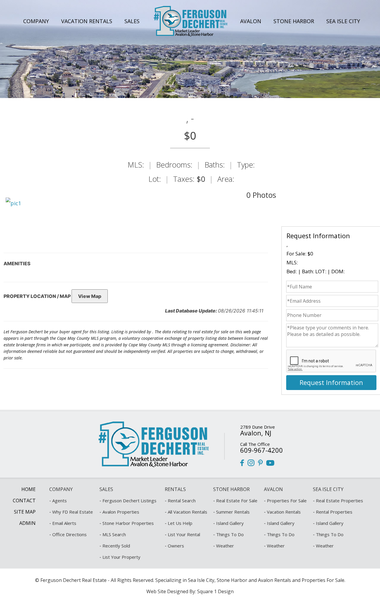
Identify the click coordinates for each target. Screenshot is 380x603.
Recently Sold (116, 546)
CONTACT (24, 500)
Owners (176, 546)
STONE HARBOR (293, 21)
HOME (28, 489)
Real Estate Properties (339, 500)
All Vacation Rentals (187, 512)
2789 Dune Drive (257, 427)
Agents (59, 500)
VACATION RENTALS (86, 21)
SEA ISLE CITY (343, 21)
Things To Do (230, 534)
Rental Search (182, 500)
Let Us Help (180, 523)
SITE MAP (25, 512)
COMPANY (36, 21)
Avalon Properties (120, 512)
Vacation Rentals (284, 512)
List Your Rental (184, 534)
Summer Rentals (233, 512)
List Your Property (121, 557)
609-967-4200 (261, 450)
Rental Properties (334, 512)
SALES (132, 21)
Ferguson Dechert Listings (129, 500)
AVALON (250, 21)
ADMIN (27, 523)
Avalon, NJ (255, 432)
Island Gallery (230, 523)
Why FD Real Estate (72, 512)
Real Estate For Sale (236, 500)
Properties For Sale (287, 500)
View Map (89, 296)
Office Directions (69, 534)
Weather (225, 546)
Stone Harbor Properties (128, 523)
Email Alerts (64, 523)
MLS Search (114, 534)
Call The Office (255, 444)
